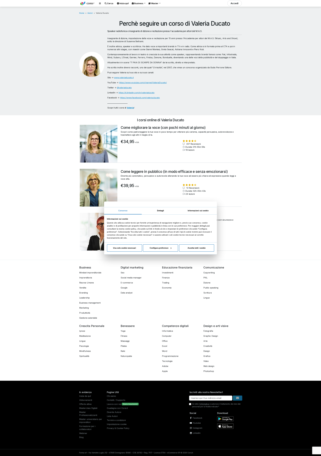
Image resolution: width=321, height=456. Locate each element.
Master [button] (155, 3)
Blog (81, 437)
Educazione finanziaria (177, 267)
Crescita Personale (91, 326)
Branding (83, 292)
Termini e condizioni (116, 420)
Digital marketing (132, 267)
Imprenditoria (85, 277)
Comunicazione (213, 267)
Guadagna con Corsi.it (117, 408)
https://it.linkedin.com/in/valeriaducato (136, 92)
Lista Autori (112, 416)
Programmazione (170, 356)
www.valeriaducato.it (124, 77)
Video (206, 361)
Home (81, 13)
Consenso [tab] (122, 211)
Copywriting (209, 272)
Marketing (84, 308)
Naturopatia (126, 356)
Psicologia (84, 346)
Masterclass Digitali (88, 408)
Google (124, 287)
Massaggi (125, 341)
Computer (167, 336)
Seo (122, 272)
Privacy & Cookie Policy (118, 428)
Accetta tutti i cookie (197, 248)
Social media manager (131, 277)
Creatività (207, 346)
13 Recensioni (192, 188)
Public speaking (210, 287)
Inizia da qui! (85, 396)
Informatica (167, 331)
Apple (165, 371)
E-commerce (127, 282)
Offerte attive (85, 404)
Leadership (84, 298)
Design (206, 351)
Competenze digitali (175, 326)
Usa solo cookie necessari (124, 248)
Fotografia (208, 331)
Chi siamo (111, 396)
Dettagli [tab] (160, 211)
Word (164, 351)
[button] (100, 3)
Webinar (83, 433)
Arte (205, 341)
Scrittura (207, 292)
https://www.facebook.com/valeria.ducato (140, 97)
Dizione (206, 282)
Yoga (123, 331)
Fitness (124, 336)
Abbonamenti (85, 400)
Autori (90, 13)
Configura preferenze (159, 248)
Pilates (124, 346)
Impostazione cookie (117, 424)
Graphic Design (210, 336)
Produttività (84, 313)
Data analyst (126, 292)
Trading (165, 282)
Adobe (165, 366)
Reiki (123, 351)
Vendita (82, 287)
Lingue (206, 298)
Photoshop (208, 371)
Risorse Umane (86, 282)
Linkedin (196, 433)
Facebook (197, 418)
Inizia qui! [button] (124, 3)
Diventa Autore (114, 412)
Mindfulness (85, 351)
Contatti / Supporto (116, 400)
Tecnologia (167, 361)
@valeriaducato (124, 87)
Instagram (197, 428)
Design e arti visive (215, 326)
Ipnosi (82, 331)
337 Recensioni (193, 144)
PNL (205, 277)
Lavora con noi (114, 404)
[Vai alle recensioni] (189, 140)
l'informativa (204, 404)
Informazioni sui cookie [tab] (198, 211)
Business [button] (139, 3)
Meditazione (85, 336)
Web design (208, 366)
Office (165, 341)
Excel (164, 346)
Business (85, 267)
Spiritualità (84, 356)
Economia (166, 287)
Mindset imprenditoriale (90, 272)
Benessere (128, 326)
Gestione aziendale (88, 318)
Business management (90, 303)
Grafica (206, 356)
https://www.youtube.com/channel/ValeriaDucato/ (143, 82)
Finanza (166, 277)
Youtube (196, 423)
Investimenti (167, 272)
